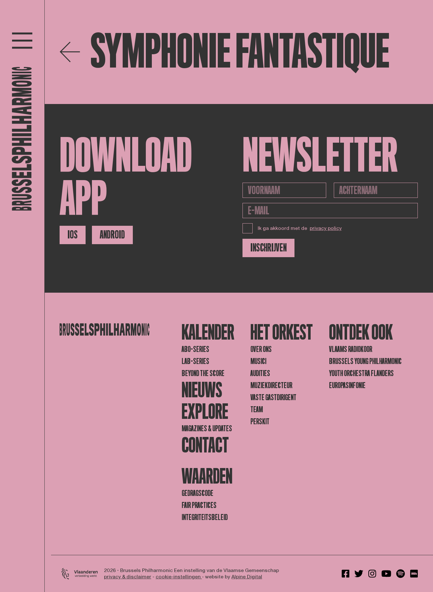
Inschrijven (268, 248)
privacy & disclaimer (127, 576)
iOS (73, 235)
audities (260, 373)
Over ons (261, 349)
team (256, 409)
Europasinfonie (347, 385)
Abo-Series (195, 349)
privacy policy (326, 228)
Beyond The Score (203, 373)
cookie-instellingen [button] (179, 576)
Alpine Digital (246, 576)
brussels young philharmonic (365, 361)
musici (258, 361)
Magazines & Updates (207, 428)
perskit (259, 421)
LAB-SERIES (195, 361)
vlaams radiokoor (350, 349)
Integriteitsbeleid (205, 517)
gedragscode (197, 493)
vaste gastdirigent (273, 397)
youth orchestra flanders (361, 373)
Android (112, 235)
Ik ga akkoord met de (300, 228)
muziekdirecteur (271, 385)
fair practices (199, 505)
